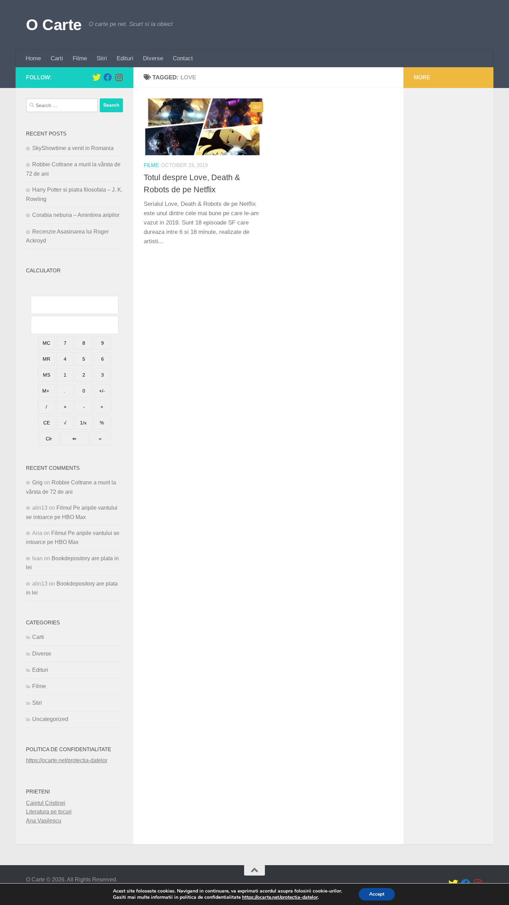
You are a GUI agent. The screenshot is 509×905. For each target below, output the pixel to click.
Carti (57, 58)
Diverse (153, 58)
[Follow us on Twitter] (96, 77)
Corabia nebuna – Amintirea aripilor (75, 215)
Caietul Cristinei (45, 803)
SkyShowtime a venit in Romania (73, 148)
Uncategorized (50, 719)
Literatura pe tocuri (49, 812)
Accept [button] (376, 894)
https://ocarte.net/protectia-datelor (66, 760)
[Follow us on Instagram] (119, 77)
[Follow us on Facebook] (108, 77)
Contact (183, 58)
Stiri (102, 58)
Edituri (125, 58)
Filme (80, 58)
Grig (37, 482)
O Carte (54, 24)
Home (33, 58)
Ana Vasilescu (43, 821)
